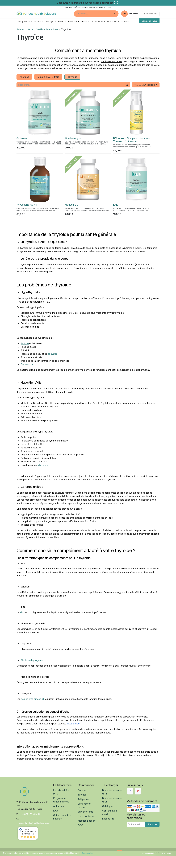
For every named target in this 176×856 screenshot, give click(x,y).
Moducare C (71, 204)
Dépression (27, 364)
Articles (20, 29)
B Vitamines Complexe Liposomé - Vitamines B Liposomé (132, 140)
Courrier (82, 790)
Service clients (86, 811)
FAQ (55, 810)
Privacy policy (87, 853)
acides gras (27, 699)
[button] (146, 84)
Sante (30, 29)
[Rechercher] (115, 13)
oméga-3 (39, 699)
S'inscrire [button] (152, 824)
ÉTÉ (116, 2)
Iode (115, 204)
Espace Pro (108, 818)
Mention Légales (86, 820)
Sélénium (21, 138)
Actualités (58, 806)
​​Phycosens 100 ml (26, 204)
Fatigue (25, 343)
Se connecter (150, 13)
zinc (22, 612)
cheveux (52, 353)
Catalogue (107, 806)
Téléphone (83, 799)
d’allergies (43, 465)
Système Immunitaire (47, 29)
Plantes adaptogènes (32, 660)
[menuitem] (24, 21)
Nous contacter (86, 816)
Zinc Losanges (73, 138)
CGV (80, 825)
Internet (82, 794)
